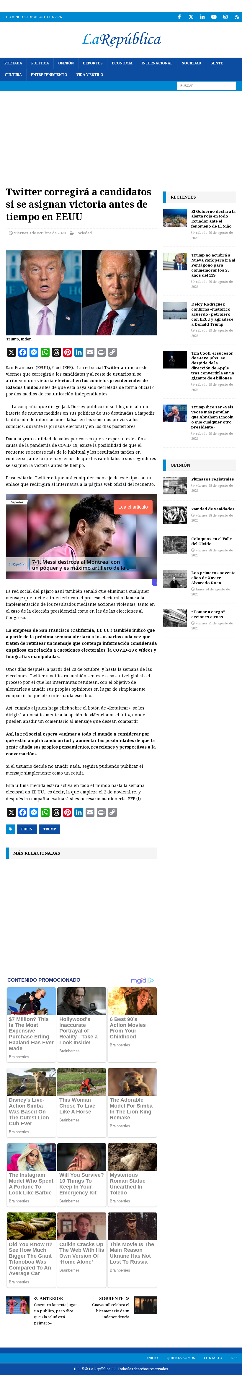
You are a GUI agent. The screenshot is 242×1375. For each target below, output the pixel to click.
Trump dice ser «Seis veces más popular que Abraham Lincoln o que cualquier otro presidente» (212, 417)
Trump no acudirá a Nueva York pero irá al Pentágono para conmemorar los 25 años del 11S (213, 265)
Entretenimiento (49, 75)
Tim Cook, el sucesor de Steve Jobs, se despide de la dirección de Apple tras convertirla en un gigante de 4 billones (212, 365)
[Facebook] (179, 17)
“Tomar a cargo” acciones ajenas (208, 614)
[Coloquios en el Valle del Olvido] (175, 545)
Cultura (13, 75)
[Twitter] (191, 17)
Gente (216, 63)
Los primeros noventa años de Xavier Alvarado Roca (213, 577)
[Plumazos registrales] (175, 485)
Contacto (213, 1358)
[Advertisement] (121, 135)
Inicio (152, 1358)
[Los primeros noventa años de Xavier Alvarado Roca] (175, 579)
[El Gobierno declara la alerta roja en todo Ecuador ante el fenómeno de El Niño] (175, 218)
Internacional (157, 63)
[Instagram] (225, 17)
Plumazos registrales (212, 479)
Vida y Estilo (89, 75)
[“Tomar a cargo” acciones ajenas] (175, 618)
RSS (234, 1358)
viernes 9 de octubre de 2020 (40, 233)
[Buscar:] (206, 85)
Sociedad (191, 63)
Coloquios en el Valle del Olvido (211, 541)
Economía (122, 63)
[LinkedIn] (202, 17)
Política (40, 63)
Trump (49, 829)
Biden (26, 829)
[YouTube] (214, 17)
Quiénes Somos (181, 1358)
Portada (13, 63)
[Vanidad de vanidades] (175, 515)
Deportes (93, 63)
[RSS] (237, 17)
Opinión (66, 63)
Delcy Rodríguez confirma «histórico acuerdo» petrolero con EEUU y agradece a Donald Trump (212, 314)
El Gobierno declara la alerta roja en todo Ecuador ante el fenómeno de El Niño (213, 219)
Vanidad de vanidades (213, 509)
